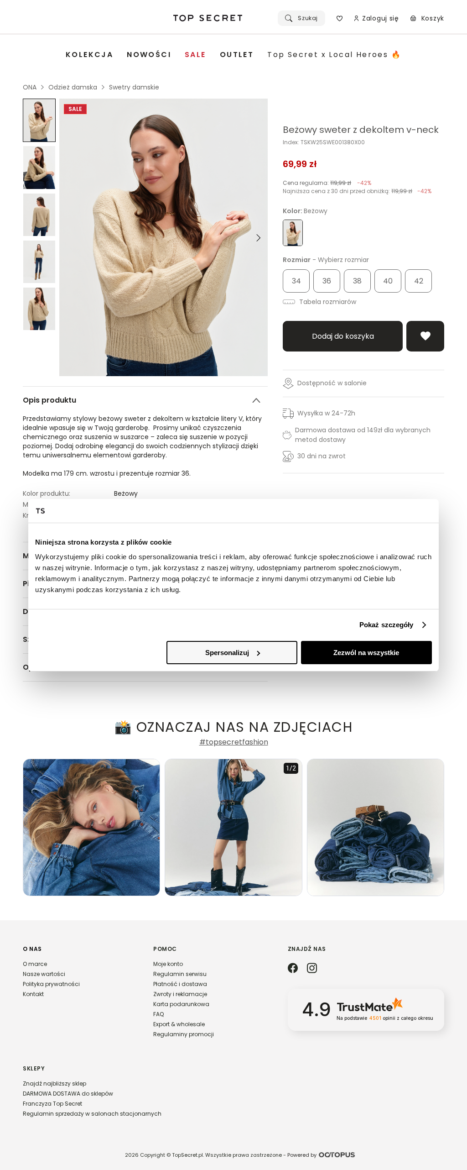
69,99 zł (300, 163)
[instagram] (312, 968)
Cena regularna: (327, 183)
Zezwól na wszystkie (366, 652)
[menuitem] (89, 55)
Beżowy (126, 493)
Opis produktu (49, 400)
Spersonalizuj (227, 652)
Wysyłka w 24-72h (326, 413)
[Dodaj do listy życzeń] (425, 336)
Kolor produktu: (46, 493)
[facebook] (293, 968)
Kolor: (305, 210)
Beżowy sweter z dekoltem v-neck (361, 130)
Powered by (302, 1155)
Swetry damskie (134, 87)
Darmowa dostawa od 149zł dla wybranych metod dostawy (363, 434)
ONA (29, 87)
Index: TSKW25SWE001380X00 (324, 142)
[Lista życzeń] (339, 18)
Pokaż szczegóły (386, 625)
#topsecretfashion (233, 742)
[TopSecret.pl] (208, 18)
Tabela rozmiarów (326, 301)
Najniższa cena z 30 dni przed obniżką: (357, 191)
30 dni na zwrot (321, 456)
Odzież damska (72, 87)
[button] (79, 975)
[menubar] (233, 55)
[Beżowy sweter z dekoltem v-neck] (39, 120)
